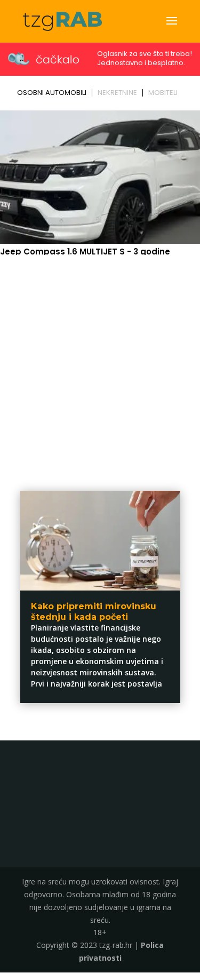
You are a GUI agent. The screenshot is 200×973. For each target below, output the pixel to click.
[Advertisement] (100, 364)
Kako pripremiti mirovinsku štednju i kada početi (93, 611)
